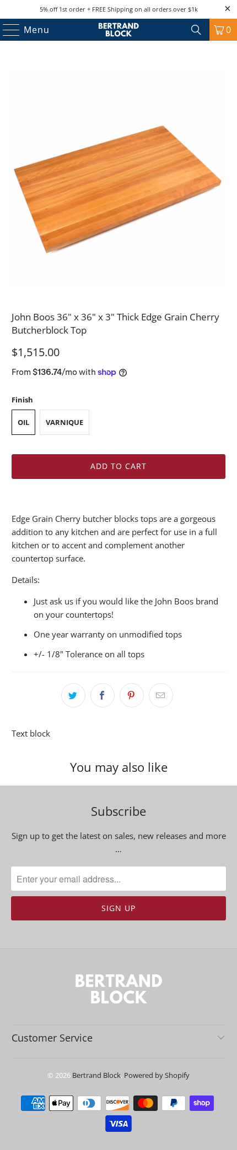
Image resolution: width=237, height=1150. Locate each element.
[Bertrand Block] (119, 30)
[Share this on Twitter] (73, 695)
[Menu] (6, 30)
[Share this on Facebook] (102, 695)
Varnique (64, 422)
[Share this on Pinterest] (132, 695)
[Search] (196, 30)
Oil (23, 422)
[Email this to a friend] (161, 695)
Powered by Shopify (157, 1075)
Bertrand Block (96, 1075)
